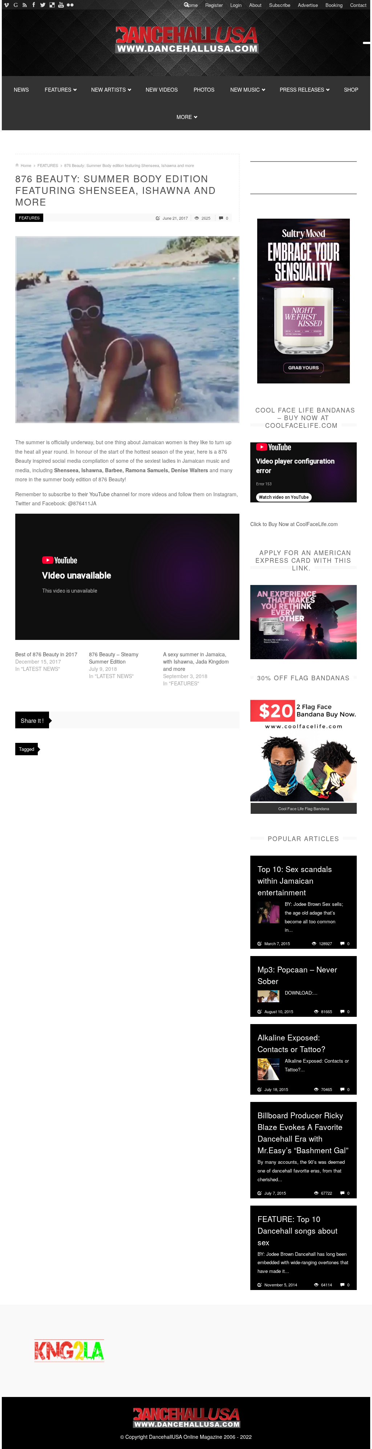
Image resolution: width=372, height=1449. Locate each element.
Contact (358, 4)
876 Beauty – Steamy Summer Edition (113, 657)
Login (236, 4)
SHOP (351, 89)
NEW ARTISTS (108, 89)
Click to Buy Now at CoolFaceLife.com (294, 524)
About (255, 4)
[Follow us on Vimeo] (6, 4)
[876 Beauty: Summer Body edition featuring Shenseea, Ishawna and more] (127, 329)
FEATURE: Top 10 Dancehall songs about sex (297, 1230)
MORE (184, 116)
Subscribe (279, 4)
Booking (334, 4)
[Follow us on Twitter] (42, 4)
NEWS (21, 89)
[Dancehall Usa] (186, 38)
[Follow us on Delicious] (51, 4)
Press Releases (302, 89)
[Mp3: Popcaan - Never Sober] (268, 995)
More (299, 930)
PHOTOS (204, 89)
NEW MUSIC (245, 89)
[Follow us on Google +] (15, 4)
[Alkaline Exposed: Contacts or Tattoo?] (268, 1068)
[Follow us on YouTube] (60, 4)
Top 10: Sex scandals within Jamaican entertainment (295, 880)
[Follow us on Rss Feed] (24, 4)
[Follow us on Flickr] (69, 4)
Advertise (308, 4)
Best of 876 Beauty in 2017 (46, 654)
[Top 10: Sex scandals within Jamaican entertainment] (268, 911)
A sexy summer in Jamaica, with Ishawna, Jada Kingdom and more (196, 661)
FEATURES (58, 89)
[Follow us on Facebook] (33, 4)
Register (214, 4)
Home (191, 4)
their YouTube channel (103, 494)
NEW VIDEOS (162, 89)
